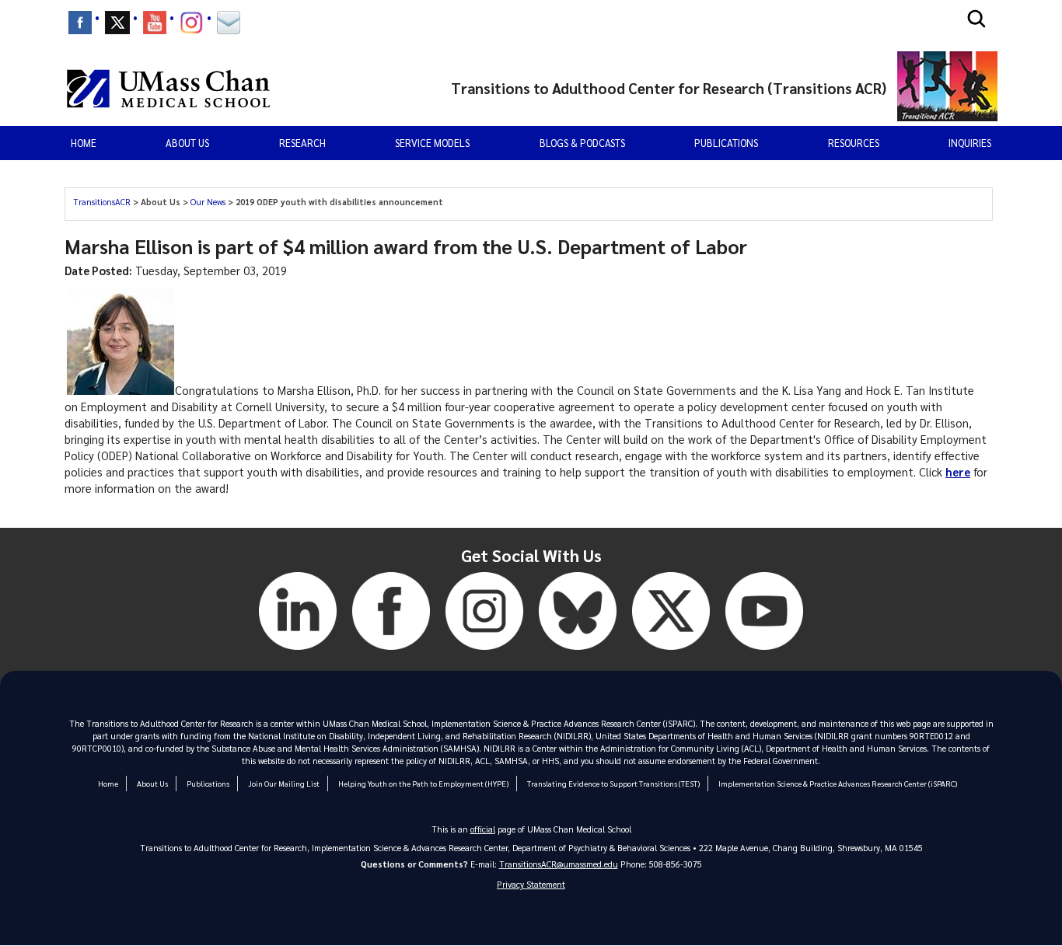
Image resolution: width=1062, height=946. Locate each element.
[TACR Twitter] (671, 653)
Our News (209, 202)
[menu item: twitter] (117, 22)
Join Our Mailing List (284, 783)
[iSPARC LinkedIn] (298, 653)
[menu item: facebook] (80, 22)
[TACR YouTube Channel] (764, 653)
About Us (152, 783)
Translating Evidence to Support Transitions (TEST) (613, 783)
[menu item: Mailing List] (228, 22)
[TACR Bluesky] (578, 653)
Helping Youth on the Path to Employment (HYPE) (423, 783)
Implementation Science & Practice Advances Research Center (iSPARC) (837, 783)
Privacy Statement (531, 884)
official (482, 829)
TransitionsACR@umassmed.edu (558, 864)
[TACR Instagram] (484, 653)
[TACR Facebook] (391, 653)
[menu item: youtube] (154, 22)
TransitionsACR (103, 202)
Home (83, 142)
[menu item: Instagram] (192, 22)
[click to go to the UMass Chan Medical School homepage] (168, 89)
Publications (726, 142)
